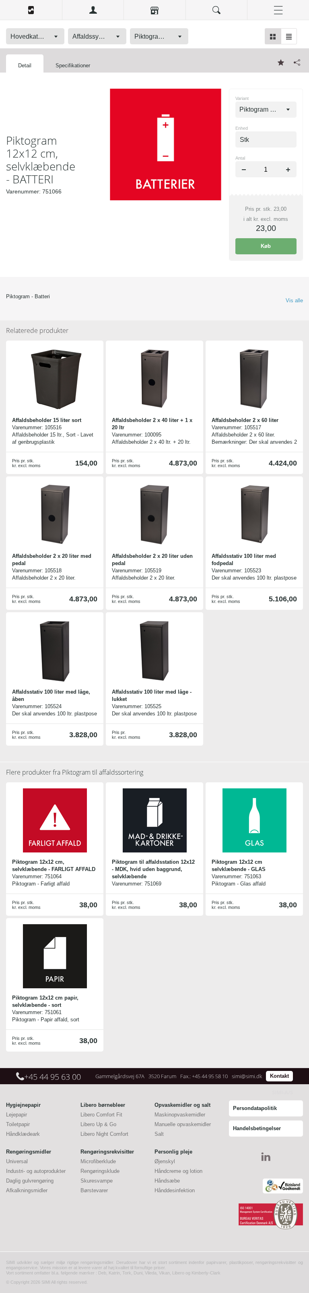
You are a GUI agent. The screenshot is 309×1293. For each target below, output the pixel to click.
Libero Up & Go (98, 1124)
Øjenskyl (164, 1161)
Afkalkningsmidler (26, 1190)
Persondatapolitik (255, 1108)
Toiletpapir (18, 1124)
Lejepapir (16, 1115)
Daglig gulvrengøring (30, 1181)
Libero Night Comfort (104, 1134)
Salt (159, 1134)
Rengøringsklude (99, 1171)
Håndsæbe (167, 1181)
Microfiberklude (98, 1161)
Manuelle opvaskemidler (182, 1124)
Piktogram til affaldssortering (74, 772)
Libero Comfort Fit (101, 1115)
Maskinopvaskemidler (179, 1115)
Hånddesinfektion (174, 1190)
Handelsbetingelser (257, 1128)
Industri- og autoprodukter (36, 1171)
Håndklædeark (23, 1134)
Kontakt (279, 1076)
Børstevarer (94, 1190)
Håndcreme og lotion (178, 1171)
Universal (17, 1161)
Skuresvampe (96, 1181)
